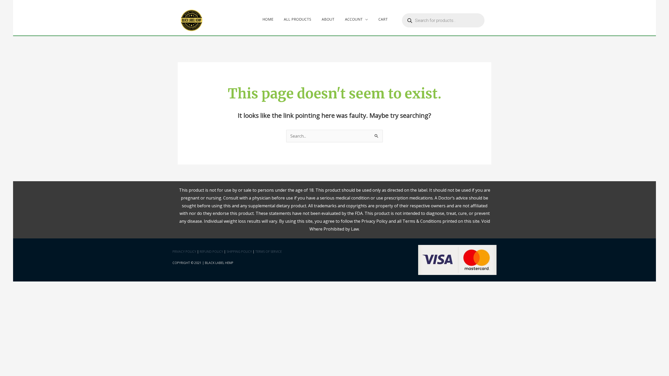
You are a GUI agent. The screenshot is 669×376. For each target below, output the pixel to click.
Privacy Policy (184, 251)
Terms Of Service (268, 251)
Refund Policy (211, 251)
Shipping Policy (239, 251)
